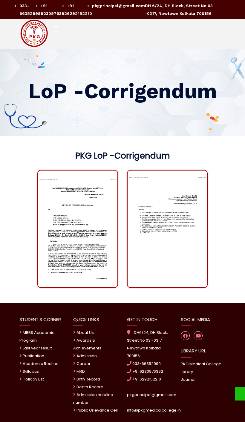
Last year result (37, 348)
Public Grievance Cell (97, 410)
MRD (80, 371)
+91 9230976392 (147, 371)
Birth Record (88, 379)
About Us (85, 332)
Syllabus (30, 371)
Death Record (89, 387)
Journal (188, 379)
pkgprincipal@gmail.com (118, 5)
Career (83, 363)
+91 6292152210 (146, 379)
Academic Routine (40, 363)
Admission (86, 356)
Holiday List (33, 379)
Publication (33, 356)
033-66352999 (146, 363)
